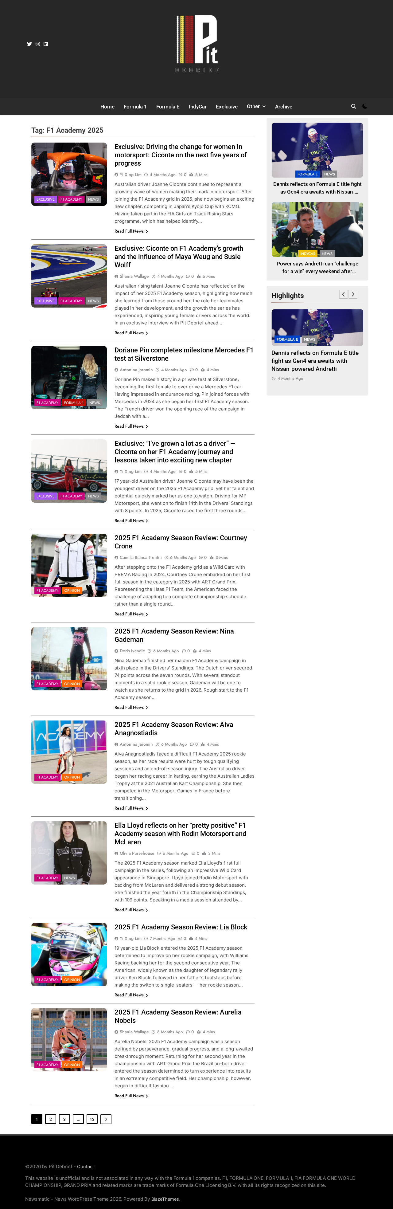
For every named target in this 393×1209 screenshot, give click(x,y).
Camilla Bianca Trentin (141, 557)
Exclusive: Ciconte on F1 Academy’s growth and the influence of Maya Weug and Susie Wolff (179, 257)
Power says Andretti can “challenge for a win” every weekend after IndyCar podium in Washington (317, 271)
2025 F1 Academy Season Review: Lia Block (181, 927)
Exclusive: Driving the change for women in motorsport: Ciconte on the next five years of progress (181, 155)
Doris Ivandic (132, 651)
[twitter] (29, 44)
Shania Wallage (134, 276)
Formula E (168, 107)
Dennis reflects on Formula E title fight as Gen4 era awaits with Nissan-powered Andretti (317, 191)
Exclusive (227, 107)
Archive (283, 107)
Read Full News (129, 231)
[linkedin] (46, 44)
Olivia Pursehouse (137, 853)
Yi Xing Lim (131, 174)
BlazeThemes (165, 1199)
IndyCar (198, 107)
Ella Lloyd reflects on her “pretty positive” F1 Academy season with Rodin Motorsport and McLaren (180, 834)
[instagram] (38, 44)
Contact (85, 1166)
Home (107, 107)
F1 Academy (71, 199)
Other (253, 106)
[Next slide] (352, 294)
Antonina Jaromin (136, 370)
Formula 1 (135, 107)
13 (92, 1119)
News (93, 199)
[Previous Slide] (343, 294)
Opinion (72, 590)
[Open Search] (353, 106)
